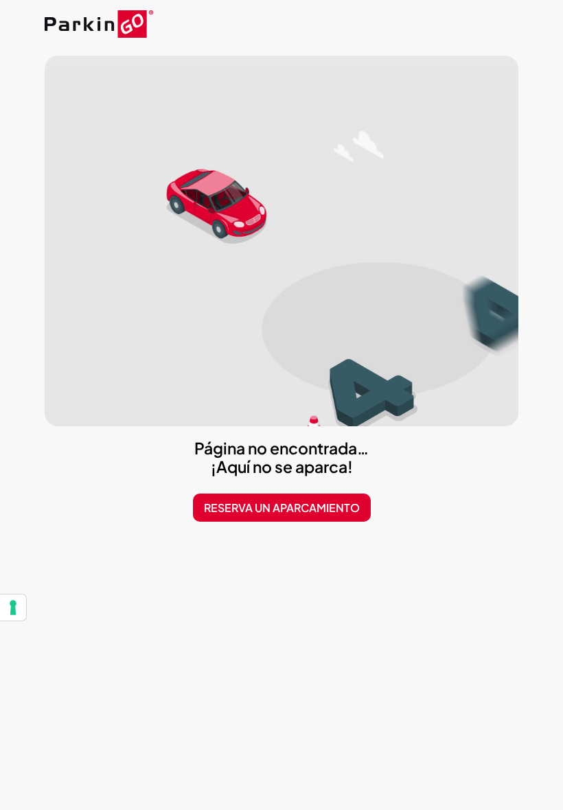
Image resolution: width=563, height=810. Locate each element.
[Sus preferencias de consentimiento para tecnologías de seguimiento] (13, 607)
